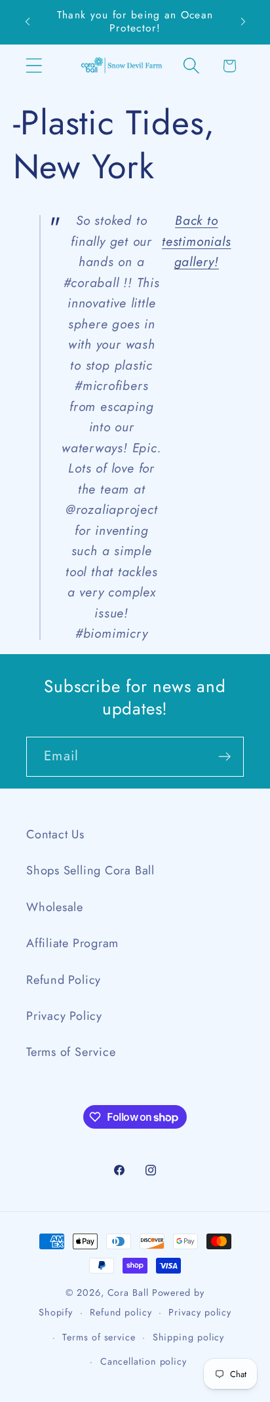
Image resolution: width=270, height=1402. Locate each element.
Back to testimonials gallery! (196, 241)
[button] (33, 66)
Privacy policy (199, 1312)
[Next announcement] (243, 21)
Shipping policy (189, 1337)
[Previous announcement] (27, 21)
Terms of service (99, 1337)
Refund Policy (63, 979)
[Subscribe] (224, 757)
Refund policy (121, 1312)
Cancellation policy (143, 1361)
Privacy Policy (64, 1015)
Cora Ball (128, 1292)
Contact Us (55, 834)
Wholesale (54, 907)
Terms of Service (70, 1052)
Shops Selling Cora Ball (90, 870)
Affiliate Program (72, 943)
